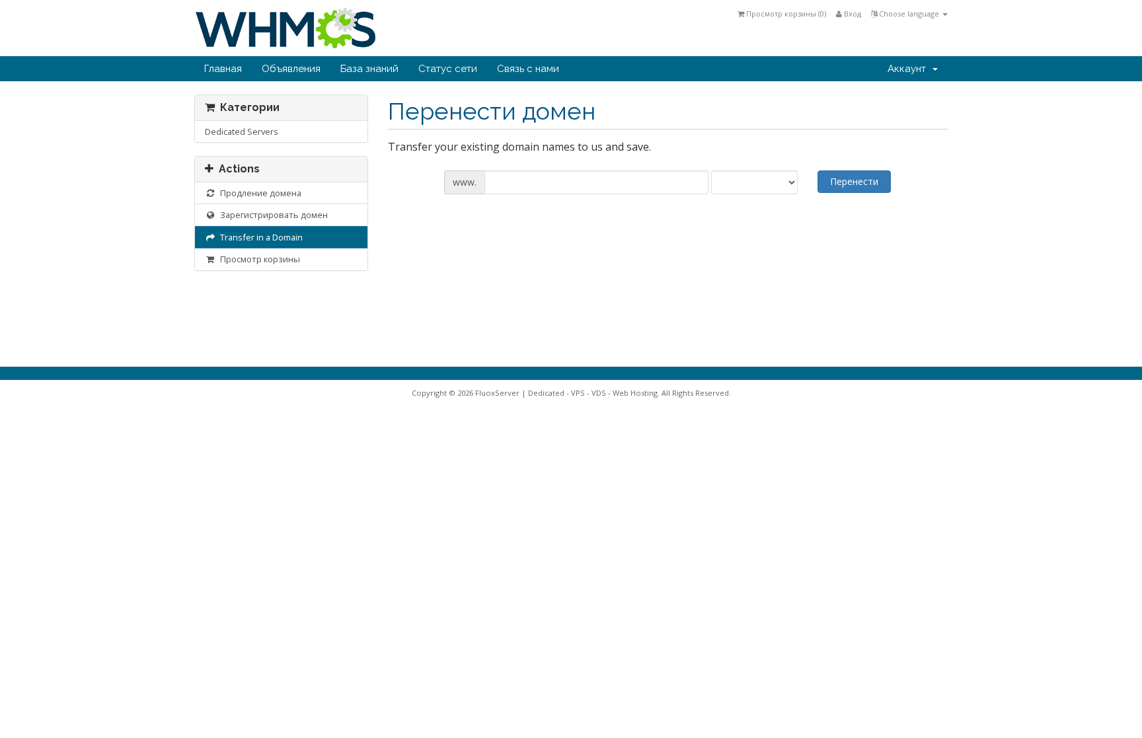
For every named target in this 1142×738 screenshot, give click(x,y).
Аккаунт (909, 69)
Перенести (854, 181)
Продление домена (258, 193)
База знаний (369, 69)
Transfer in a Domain (259, 237)
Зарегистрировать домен (272, 215)
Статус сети (447, 69)
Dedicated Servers (241, 131)
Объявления (291, 69)
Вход (851, 13)
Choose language (909, 13)
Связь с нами (528, 69)
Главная (223, 69)
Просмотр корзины (258, 259)
